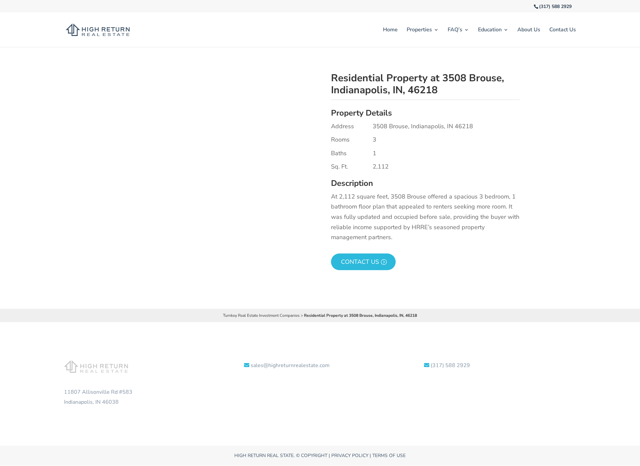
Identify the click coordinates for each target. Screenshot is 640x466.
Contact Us (562, 30)
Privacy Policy (349, 455)
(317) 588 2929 (555, 6)
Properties (419, 30)
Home (390, 30)
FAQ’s (455, 30)
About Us (528, 30)
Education (490, 30)
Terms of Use (389, 455)
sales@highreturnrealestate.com (290, 365)
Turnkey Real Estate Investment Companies (261, 315)
